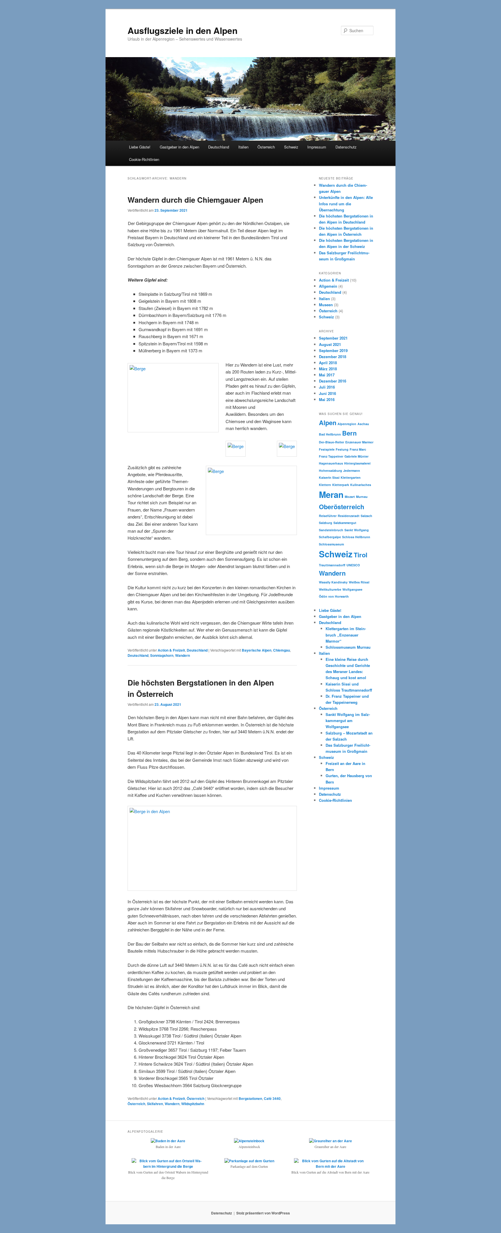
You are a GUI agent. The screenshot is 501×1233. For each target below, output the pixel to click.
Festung (342, 449)
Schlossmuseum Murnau (348, 647)
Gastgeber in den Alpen (179, 147)
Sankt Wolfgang (356, 530)
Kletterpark (340, 485)
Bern (349, 433)
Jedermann (351, 470)
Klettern (325, 485)
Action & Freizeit (171, 650)
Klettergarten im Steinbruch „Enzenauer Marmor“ (346, 634)
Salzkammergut (344, 523)
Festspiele (327, 449)
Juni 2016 (327, 393)
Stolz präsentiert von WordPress (263, 1213)
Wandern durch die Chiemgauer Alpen (195, 199)
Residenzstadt (349, 516)
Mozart (350, 496)
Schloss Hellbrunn (356, 537)
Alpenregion (346, 424)
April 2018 (328, 362)
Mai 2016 (327, 399)
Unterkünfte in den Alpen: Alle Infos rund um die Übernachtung (346, 203)
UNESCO (353, 565)
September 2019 (333, 350)
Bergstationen (250, 1098)
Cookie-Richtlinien (144, 159)
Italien (243, 147)
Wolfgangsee (352, 589)
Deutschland (218, 147)
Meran (331, 494)
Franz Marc (358, 449)
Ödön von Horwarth (334, 596)
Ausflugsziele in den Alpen (182, 30)
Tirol (360, 554)
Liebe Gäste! (139, 147)
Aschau (363, 424)
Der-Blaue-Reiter (331, 442)
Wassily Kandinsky (333, 582)
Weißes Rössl (359, 582)
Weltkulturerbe (330, 589)
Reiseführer (328, 516)
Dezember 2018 (332, 356)
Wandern (182, 655)
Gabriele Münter (356, 456)
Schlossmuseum (331, 544)
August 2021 (330, 344)
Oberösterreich (341, 506)
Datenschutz (346, 147)
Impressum (316, 147)
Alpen (327, 422)
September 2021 (333, 338)
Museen (326, 304)
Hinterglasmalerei (357, 463)
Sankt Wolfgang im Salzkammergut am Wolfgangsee (348, 720)
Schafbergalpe (330, 537)
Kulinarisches (360, 485)
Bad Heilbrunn (330, 434)
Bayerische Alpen (256, 650)
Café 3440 (272, 1098)
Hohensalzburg (330, 470)
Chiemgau (281, 650)
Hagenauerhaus (331, 463)
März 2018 (328, 368)
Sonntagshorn (161, 655)
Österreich (266, 147)
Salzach (366, 516)
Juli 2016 (327, 387)
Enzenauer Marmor (359, 442)
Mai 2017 (327, 375)
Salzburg (325, 523)
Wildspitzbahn (192, 1103)
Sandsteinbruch (331, 530)
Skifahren (155, 1103)
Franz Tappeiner (331, 456)
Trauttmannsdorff (332, 565)
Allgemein (328, 286)
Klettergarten (351, 477)
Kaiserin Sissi (329, 477)
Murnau (362, 496)
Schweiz (291, 147)
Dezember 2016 (332, 381)
